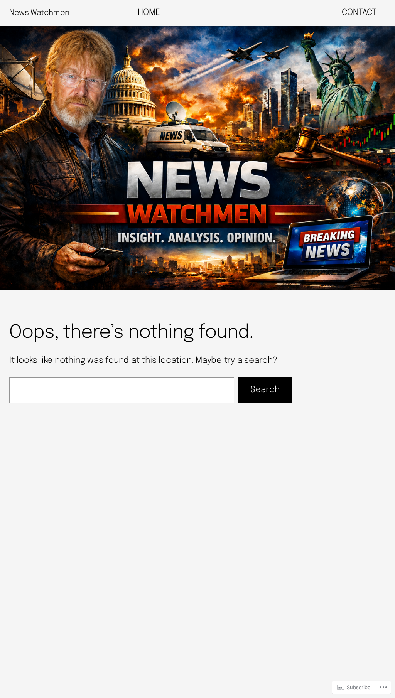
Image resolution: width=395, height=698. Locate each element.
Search (265, 390)
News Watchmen (39, 13)
